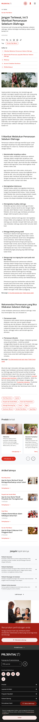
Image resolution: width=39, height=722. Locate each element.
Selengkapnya (7, 458)
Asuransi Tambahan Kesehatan (12, 63)
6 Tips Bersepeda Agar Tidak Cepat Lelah (21, 293)
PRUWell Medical (8, 67)
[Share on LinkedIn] (10, 40)
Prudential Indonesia (23, 382)
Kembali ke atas (18, 647)
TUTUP (19, 717)
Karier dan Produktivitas (26, 401)
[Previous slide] (28, 459)
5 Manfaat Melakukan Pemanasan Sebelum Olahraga (18, 51)
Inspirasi (17, 398)
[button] (30, 3)
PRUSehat (6, 60)
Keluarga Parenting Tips (9, 405)
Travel (20, 405)
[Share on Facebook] (14, 40)
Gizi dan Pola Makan (12, 43)
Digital (26, 405)
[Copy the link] (21, 40)
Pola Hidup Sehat (7, 398)
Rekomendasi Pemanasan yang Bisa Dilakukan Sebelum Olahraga (18, 55)
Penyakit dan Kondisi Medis (10, 401)
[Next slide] (33, 459)
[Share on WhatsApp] (17, 40)
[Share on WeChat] (7, 40)
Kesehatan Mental (7, 409)
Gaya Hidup (33, 409)
